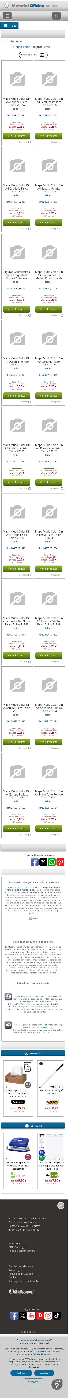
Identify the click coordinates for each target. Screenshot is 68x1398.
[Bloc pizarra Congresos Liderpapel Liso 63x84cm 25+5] (52, 1147)
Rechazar (21, 1373)
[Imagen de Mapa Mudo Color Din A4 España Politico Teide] (49, 166)
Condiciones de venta (21, 1266)
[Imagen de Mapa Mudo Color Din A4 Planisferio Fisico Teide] (49, 425)
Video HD (14, 1243)
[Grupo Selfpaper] (22, 1294)
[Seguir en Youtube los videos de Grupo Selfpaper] (31, 1316)
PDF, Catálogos (18, 1247)
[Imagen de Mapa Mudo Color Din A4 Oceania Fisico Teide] (49, 339)
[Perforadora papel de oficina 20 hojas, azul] (18, 1147)
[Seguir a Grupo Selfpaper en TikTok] (57, 1316)
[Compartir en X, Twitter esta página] (43, 862)
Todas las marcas (13, 41)
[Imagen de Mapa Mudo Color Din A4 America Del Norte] (17, 598)
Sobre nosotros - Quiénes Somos (28, 1218)
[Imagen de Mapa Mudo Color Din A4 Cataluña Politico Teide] (49, 79)
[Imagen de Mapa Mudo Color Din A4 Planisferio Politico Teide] (49, 771)
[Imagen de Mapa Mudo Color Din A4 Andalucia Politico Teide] (49, 685)
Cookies (13, 1277)
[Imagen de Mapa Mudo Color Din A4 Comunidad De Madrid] (49, 252)
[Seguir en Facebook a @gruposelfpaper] (14, 1316)
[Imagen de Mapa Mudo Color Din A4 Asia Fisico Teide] (49, 512)
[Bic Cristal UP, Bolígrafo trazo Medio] (24, 1075)
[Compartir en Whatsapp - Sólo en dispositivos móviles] (52, 862)
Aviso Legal (15, 1270)
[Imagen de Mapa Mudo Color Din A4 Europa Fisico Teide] (17, 512)
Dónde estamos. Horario (23, 1222)
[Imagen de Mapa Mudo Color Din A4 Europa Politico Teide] (17, 771)
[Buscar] (56, 16)
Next (59, 1087)
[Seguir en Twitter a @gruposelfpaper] (23, 1316)
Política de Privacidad (21, 1273)
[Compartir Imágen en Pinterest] (60, 862)
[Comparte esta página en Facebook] (35, 862)
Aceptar (44, 1373)
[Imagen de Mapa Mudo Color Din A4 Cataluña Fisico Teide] (17, 166)
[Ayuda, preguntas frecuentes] (57, 1389)
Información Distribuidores (24, 1229)
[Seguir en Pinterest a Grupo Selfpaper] (40, 1316)
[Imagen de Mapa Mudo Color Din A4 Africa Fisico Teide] (17, 685)
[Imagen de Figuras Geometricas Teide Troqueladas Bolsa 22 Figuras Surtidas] (17, 252)
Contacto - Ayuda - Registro (24, 1225)
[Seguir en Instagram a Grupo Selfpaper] (48, 1316)
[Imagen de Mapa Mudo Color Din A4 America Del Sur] (49, 598)
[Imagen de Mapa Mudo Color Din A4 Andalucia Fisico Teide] (17, 425)
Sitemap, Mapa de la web (23, 1281)
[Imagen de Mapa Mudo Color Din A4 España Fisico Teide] (17, 79)
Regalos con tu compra (22, 1250)
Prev (7, 1087)
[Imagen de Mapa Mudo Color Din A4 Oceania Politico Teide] (17, 339)
